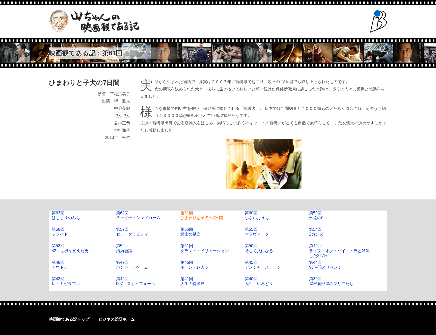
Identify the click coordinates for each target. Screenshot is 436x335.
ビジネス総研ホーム (116, 319)
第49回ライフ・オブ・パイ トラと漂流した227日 (339, 250)
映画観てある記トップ (69, 319)
